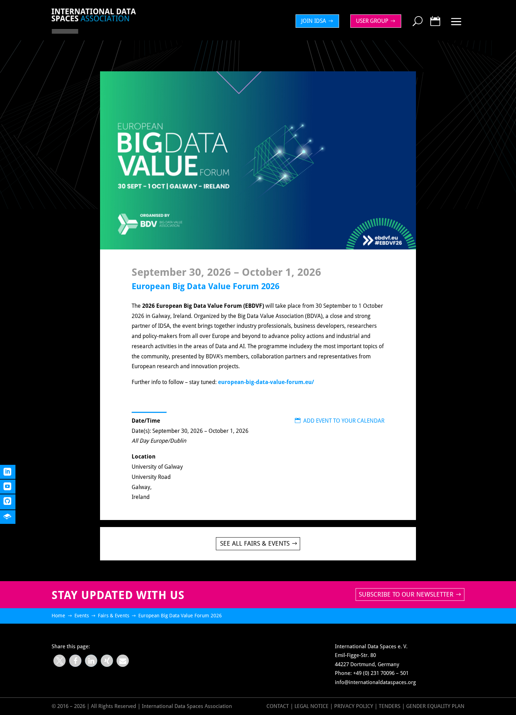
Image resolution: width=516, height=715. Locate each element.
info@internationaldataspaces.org (375, 682)
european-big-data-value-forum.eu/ (266, 382)
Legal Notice (312, 706)
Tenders (390, 706)
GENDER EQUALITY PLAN (435, 706)
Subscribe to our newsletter (406, 594)
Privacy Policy (354, 706)
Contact (277, 706)
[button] (59, 661)
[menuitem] (319, 21)
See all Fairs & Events (255, 543)
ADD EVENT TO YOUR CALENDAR (339, 420)
